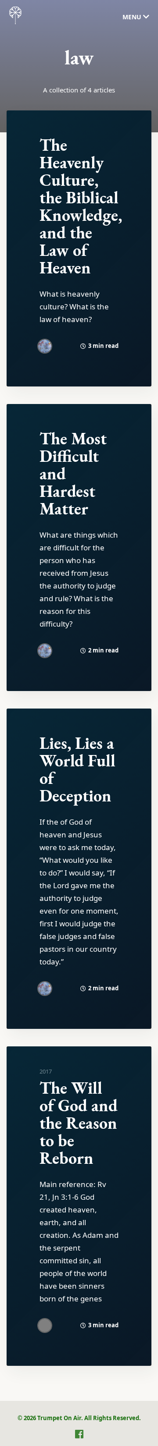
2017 (46, 1071)
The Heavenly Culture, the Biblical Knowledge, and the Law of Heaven (81, 206)
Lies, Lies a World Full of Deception (77, 769)
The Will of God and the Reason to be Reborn (79, 1123)
